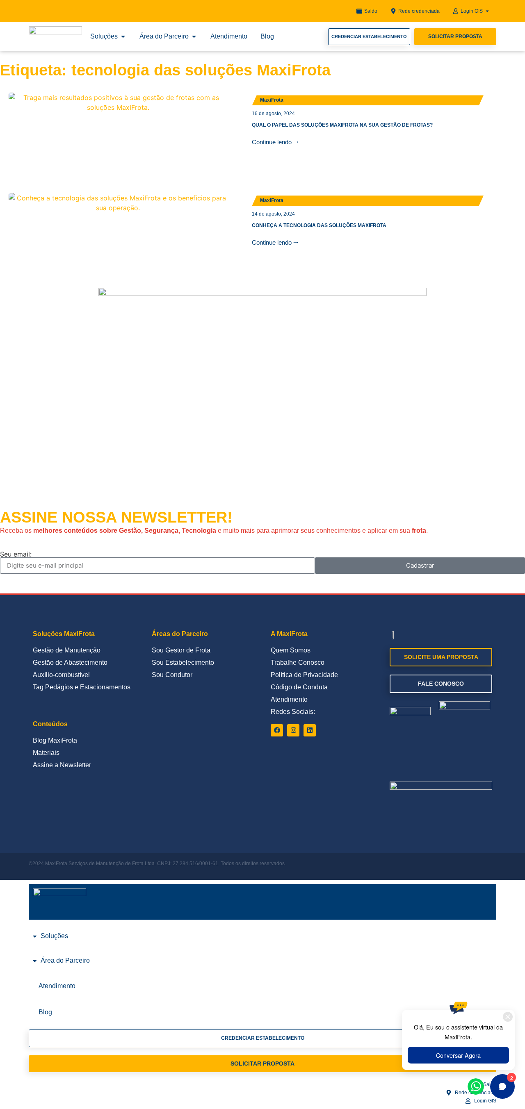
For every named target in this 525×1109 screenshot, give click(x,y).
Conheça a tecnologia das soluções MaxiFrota (319, 225)
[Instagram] (293, 730)
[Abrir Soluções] (123, 36)
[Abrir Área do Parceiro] (194, 36)
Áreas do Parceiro (180, 633)
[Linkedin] (310, 730)
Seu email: (16, 554)
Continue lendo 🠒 (275, 142)
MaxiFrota (271, 100)
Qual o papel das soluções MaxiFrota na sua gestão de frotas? (342, 125)
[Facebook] (277, 730)
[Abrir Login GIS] (487, 11)
